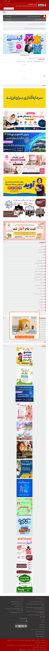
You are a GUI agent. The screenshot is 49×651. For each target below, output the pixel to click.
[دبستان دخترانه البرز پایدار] (24, 411)
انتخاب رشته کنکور (43, 647)
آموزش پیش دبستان (41, 252)
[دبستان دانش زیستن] (24, 375)
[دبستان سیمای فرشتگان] (24, 430)
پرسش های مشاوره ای (41, 288)
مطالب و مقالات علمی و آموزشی (39, 280)
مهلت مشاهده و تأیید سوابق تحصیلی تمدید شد (36, 601)
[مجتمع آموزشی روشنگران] (24, 468)
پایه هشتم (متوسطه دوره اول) (40, 263)
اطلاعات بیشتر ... (7, 16)
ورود (8, 1)
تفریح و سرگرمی (29, 61)
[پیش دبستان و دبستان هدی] (24, 120)
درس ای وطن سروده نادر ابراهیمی (17, 604)
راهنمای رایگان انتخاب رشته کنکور (37, 24)
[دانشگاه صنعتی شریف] (24, 393)
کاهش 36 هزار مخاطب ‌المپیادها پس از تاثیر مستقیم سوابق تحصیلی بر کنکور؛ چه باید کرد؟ (35, 608)
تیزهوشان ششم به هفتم (31, 645)
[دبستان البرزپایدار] (24, 164)
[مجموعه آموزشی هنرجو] (24, 564)
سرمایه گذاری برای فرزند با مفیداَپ (24, 337)
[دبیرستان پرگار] (24, 488)
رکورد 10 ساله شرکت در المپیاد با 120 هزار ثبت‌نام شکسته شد (35, 340)
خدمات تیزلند (42, 307)
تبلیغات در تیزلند (41, 627)
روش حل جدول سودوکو (19, 606)
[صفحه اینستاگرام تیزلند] (19, 627)
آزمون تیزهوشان (38, 645)
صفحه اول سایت (43, 640)
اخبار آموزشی (42, 246)
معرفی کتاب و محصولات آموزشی (39, 277)
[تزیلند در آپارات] (22, 627)
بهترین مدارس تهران (27, 640)
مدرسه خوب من (42, 305)
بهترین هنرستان (21, 640)
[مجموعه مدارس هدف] (24, 449)
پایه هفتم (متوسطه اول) (41, 260)
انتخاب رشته (17, 645)
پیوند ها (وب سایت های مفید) (40, 285)
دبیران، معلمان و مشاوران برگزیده (39, 293)
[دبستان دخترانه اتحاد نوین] (24, 545)
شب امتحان (44, 645)
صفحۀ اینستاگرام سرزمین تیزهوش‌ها (35, 28)
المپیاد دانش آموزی (41, 310)
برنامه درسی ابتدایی (41, 249)
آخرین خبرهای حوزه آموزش (40, 598)
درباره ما (43, 620)
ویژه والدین (43, 296)
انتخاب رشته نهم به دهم (10, 645)
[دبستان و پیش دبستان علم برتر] (24, 356)
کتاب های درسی (42, 299)
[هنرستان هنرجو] (24, 208)
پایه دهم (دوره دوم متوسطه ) (40, 268)
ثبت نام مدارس (42, 291)
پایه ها (43, 255)
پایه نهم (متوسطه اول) (41, 266)
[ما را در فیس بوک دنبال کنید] (16, 627)
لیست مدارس (15, 640)
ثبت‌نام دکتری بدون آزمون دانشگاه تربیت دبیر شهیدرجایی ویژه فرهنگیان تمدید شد (35, 612)
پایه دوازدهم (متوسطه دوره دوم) (39, 274)
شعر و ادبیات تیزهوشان (22, 61)
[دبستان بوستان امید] (24, 230)
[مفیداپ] (24, 98)
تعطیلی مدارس (43, 642)
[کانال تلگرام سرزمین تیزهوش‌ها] (25, 627)
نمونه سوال (33, 640)
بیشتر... (44, 342)
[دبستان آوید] (24, 526)
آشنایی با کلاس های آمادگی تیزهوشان (17, 601)
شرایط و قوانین (42, 624)
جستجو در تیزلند (10, 8)
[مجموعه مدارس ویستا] (24, 583)
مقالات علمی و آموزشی (20, 598)
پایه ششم (43, 257)
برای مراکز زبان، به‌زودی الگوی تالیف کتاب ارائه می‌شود (35, 615)
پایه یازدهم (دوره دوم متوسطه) (40, 271)
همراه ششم (38, 640)
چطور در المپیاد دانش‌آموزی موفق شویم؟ (16, 612)
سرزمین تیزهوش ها (36, 61)
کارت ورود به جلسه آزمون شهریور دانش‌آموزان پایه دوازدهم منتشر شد (35, 604)
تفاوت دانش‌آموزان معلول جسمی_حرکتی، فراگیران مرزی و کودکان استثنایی (14, 609)
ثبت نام (4, 1)
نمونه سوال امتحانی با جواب (40, 20)
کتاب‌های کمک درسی (35, 647)
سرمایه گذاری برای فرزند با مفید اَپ (33, 16)
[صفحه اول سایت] (42, 5)
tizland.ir (29, 649)
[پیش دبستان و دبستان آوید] (24, 44)
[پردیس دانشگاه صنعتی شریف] (24, 142)
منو (4, 12)
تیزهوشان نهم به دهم (23, 645)
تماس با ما (42, 622)
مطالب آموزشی (10, 640)
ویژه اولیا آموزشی (42, 302)
